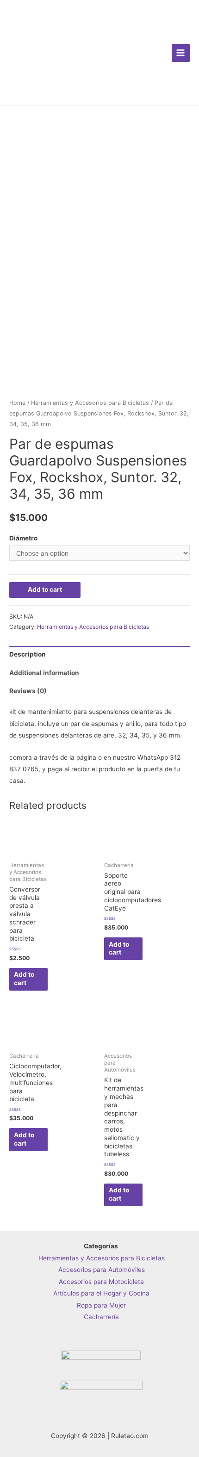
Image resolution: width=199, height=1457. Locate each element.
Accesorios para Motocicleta (101, 1281)
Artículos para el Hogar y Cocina (101, 1293)
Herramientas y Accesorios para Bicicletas (90, 402)
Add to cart (45, 589)
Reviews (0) (28, 690)
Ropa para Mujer (101, 1305)
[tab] (99, 655)
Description (27, 654)
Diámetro (23, 538)
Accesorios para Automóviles (101, 1269)
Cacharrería (101, 1317)
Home (17, 402)
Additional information (44, 672)
